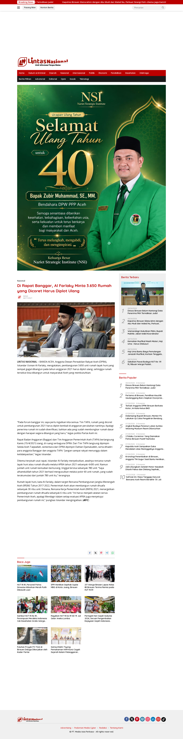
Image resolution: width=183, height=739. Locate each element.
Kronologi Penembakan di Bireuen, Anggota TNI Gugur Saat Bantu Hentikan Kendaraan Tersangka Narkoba (145, 457)
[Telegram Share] (107, 553)
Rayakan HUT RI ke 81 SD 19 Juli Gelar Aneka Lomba (66, 617)
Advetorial (40, 79)
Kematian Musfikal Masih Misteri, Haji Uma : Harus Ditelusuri (145, 342)
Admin (25, 296)
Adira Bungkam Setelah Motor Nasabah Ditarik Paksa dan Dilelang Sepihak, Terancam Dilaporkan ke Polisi (145, 468)
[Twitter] (132, 719)
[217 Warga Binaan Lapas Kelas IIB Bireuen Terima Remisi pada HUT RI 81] (100, 573)
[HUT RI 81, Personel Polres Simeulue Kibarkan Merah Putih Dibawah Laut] (32, 573)
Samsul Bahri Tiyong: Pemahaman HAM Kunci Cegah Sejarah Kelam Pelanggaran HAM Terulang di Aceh (65, 650)
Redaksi (103, 728)
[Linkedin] (153, 719)
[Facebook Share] (90, 553)
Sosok (73, 79)
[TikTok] (163, 719)
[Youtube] (158, 719)
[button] (163, 7)
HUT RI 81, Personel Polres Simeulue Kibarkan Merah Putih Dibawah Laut (32, 587)
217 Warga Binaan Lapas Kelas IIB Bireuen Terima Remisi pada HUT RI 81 (99, 587)
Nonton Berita (46, 7)
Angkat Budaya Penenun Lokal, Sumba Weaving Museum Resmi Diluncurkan (144, 427)
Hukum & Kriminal (36, 73)
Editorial (53, 79)
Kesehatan (130, 73)
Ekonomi (103, 73)
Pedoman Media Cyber (85, 728)
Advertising (65, 728)
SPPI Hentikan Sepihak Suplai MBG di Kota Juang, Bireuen (64, 586)
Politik (92, 73)
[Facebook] (126, 719)
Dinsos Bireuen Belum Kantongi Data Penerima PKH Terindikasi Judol (145, 312)
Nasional (64, 73)
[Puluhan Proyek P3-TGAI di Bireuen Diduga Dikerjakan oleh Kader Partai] (32, 635)
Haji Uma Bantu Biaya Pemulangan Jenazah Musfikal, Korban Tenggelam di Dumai (146, 352)
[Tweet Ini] (95, 553)
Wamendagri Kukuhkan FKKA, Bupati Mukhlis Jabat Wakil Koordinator (145, 332)
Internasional (79, 73)
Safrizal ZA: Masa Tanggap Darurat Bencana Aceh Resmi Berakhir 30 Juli (143, 478)
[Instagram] (147, 719)
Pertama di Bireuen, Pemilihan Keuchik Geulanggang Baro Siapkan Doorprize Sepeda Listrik (144, 396)
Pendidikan (116, 73)
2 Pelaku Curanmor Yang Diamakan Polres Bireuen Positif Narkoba (143, 437)
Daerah (52, 73)
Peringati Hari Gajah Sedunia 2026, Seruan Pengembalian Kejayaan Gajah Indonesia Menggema (98, 618)
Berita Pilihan (25, 79)
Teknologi (84, 79)
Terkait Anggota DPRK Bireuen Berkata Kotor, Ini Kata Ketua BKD (144, 407)
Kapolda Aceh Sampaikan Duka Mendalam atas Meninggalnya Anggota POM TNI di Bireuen (144, 447)
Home (21, 73)
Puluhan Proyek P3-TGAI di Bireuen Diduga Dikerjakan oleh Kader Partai (32, 649)
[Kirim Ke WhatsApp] (113, 553)
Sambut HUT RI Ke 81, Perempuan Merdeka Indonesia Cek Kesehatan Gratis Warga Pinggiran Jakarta (32, 618)
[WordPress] (142, 719)
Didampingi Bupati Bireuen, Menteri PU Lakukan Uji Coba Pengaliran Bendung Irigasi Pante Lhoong (144, 417)
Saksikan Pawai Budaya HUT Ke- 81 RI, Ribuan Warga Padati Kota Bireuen (144, 363)
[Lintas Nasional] (43, 61)
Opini (63, 79)
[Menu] (19, 7)
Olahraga (144, 73)
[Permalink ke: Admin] (19, 297)
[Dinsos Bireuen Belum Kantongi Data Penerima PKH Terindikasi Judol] (142, 293)
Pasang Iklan (30, 7)
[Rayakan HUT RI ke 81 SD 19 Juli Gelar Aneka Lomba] (66, 604)
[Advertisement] (91, 34)
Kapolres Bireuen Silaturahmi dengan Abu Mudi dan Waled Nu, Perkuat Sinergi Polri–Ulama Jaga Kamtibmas (84, 2)
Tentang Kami (116, 728)
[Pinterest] (137, 719)
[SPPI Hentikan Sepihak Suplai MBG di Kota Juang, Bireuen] (66, 573)
